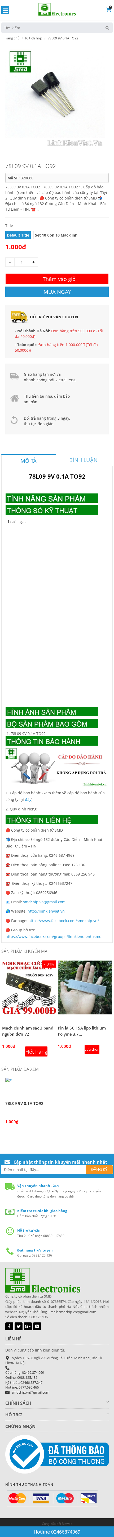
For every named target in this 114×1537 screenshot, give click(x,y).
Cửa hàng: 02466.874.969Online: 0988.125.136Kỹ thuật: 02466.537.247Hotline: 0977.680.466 (24, 1380)
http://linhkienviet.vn (46, 911)
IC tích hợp (33, 38)
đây (28, 799)
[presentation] (29, 461)
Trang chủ (12, 38)
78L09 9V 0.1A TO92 (24, 1103)
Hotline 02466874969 (57, 1532)
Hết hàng (36, 1051)
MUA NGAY (57, 291)
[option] (55, 97)
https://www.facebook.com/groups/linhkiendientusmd (54, 936)
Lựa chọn (92, 1049)
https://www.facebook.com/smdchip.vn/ (63, 920)
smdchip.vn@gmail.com (44, 901)
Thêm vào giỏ (59, 279)
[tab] (28, 460)
